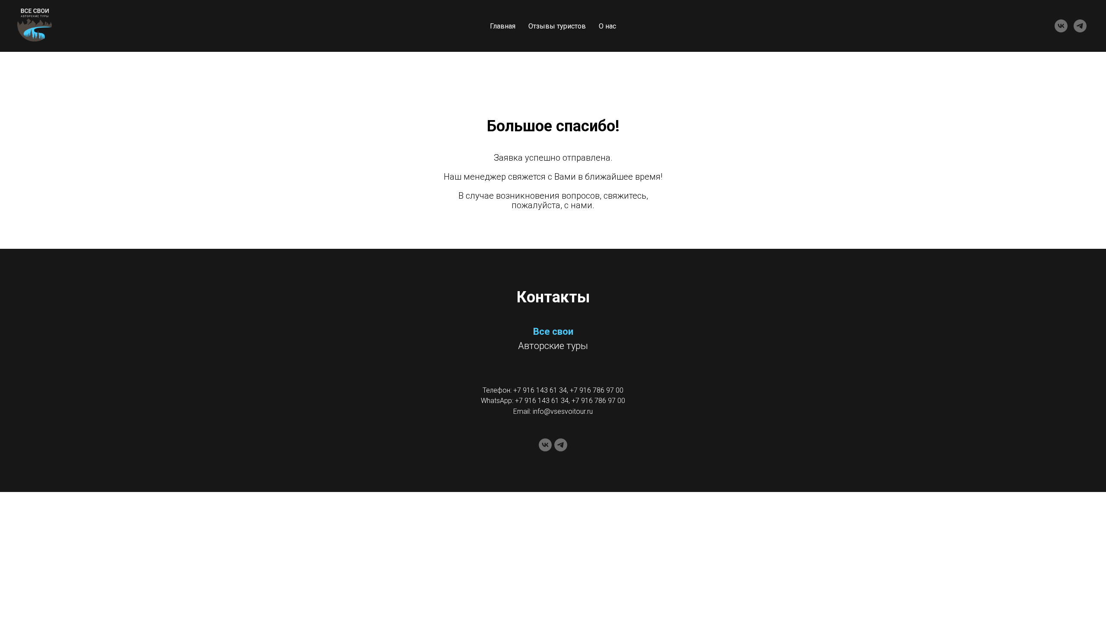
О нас (607, 26)
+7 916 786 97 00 (596, 390)
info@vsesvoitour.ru (563, 411)
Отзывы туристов (557, 26)
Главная (502, 26)
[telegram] (1080, 25)
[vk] (1061, 25)
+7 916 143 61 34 (540, 390)
